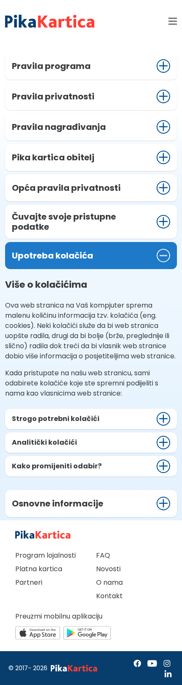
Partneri (28, 582)
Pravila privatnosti (53, 96)
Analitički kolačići (44, 442)
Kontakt (109, 596)
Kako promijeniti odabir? (57, 466)
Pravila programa (51, 66)
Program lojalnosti (45, 555)
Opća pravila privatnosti (66, 188)
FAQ (103, 555)
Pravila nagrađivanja (59, 127)
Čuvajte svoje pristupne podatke (64, 222)
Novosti (108, 569)
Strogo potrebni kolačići (55, 419)
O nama (109, 582)
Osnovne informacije (57, 503)
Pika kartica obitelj (53, 157)
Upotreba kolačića (52, 255)
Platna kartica (38, 569)
